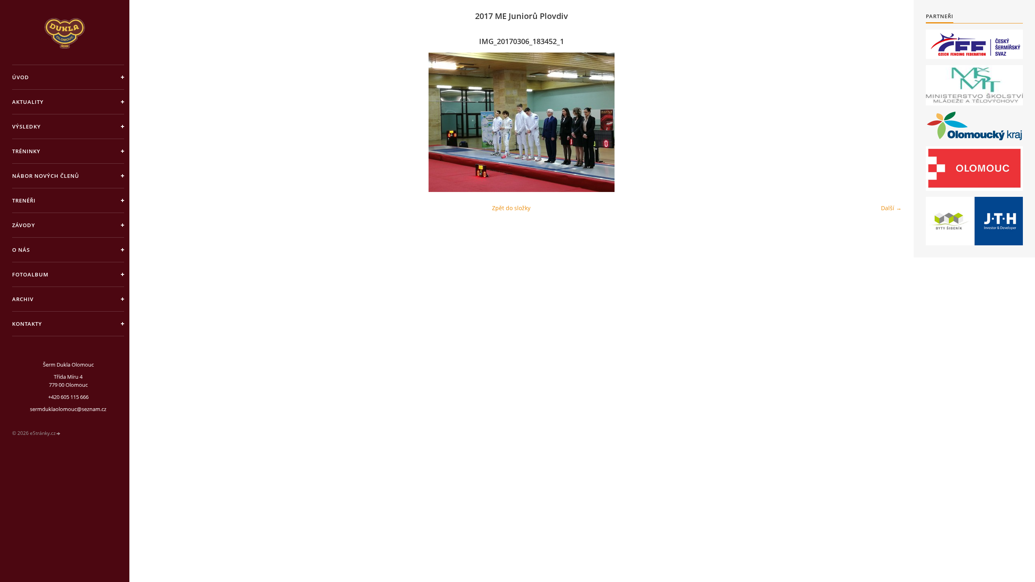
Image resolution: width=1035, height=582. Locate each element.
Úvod (20, 77)
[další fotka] (888, 122)
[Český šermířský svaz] (974, 44)
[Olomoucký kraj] (974, 126)
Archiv (23, 299)
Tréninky (26, 151)
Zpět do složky (511, 208)
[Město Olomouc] (974, 168)
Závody (23, 225)
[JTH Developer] (974, 221)
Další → (891, 208)
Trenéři (24, 200)
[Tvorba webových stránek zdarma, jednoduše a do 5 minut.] (58, 433)
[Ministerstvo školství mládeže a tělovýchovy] (974, 85)
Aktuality (28, 101)
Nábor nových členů (45, 175)
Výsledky (26, 126)
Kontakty (27, 323)
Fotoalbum (30, 274)
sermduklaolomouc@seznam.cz (68, 409)
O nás (21, 249)
